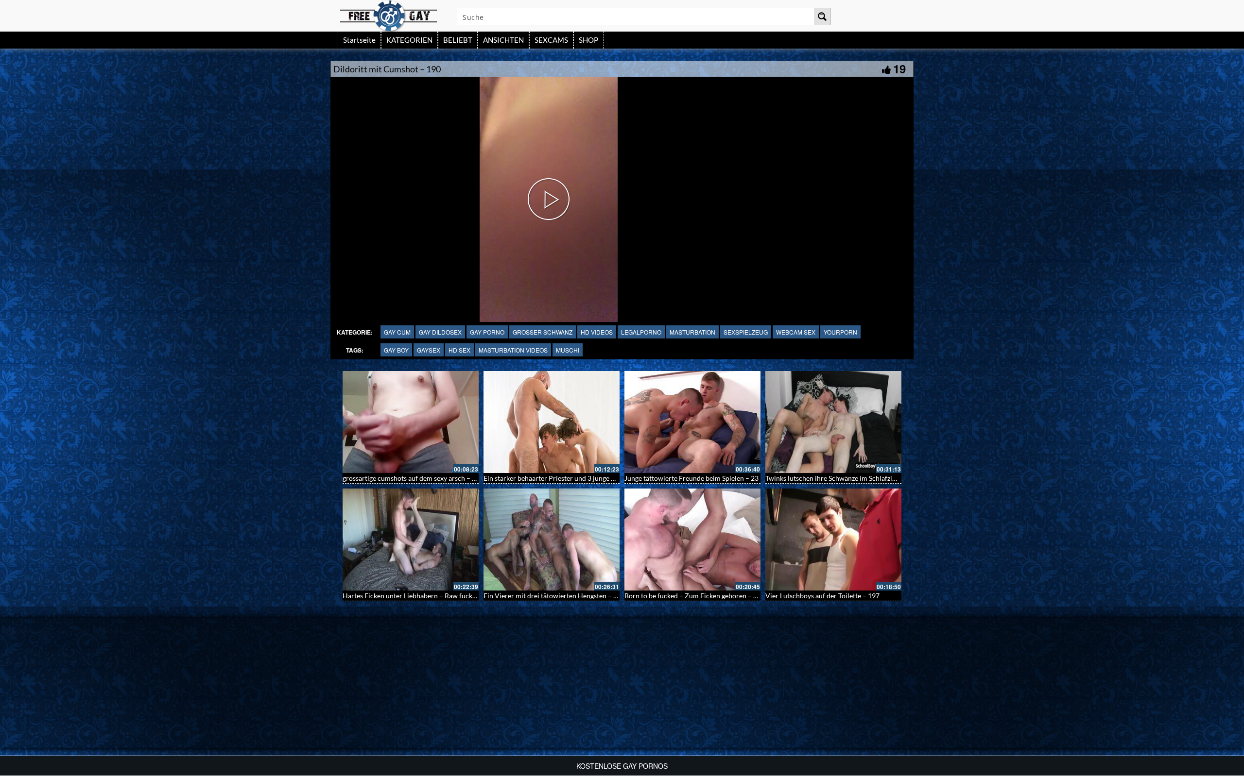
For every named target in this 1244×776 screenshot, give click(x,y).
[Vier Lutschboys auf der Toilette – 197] (833, 539)
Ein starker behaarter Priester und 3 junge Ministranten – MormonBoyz (591, 478)
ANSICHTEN (503, 39)
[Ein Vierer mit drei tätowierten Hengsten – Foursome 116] (552, 539)
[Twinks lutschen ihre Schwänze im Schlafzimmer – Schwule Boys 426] (833, 422)
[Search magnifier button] (822, 16)
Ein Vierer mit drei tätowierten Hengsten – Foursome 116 (570, 595)
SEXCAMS (551, 39)
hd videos (597, 332)
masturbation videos (513, 350)
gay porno (487, 332)
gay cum (397, 332)
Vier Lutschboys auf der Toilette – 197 (822, 595)
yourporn (840, 332)
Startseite (359, 39)
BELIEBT (457, 39)
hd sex (459, 350)
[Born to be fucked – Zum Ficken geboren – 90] (692, 539)
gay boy (396, 350)
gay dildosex (440, 332)
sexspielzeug (746, 332)
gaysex (428, 350)
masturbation (692, 332)
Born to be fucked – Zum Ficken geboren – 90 (692, 595)
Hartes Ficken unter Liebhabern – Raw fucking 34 (417, 595)
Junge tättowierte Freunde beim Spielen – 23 (691, 478)
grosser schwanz (542, 332)
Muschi (567, 350)
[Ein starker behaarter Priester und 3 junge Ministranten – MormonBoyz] (552, 422)
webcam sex (795, 332)
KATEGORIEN (409, 39)
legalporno (641, 332)
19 (899, 68)
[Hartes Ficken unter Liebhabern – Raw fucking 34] (411, 539)
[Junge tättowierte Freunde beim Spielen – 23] (692, 422)
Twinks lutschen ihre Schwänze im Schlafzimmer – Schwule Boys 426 (868, 478)
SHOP (588, 39)
